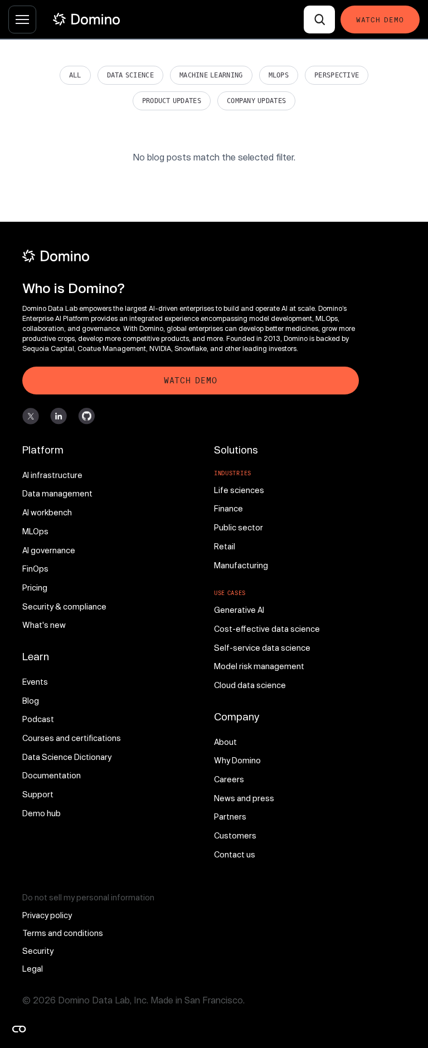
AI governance (48, 550)
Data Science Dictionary (66, 757)
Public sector (238, 527)
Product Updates (171, 101)
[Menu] (22, 19)
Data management (57, 493)
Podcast (38, 719)
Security (38, 951)
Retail (224, 546)
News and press (244, 798)
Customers (235, 835)
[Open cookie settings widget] (19, 1029)
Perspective (336, 75)
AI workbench (47, 512)
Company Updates (256, 101)
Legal (32, 968)
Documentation (51, 775)
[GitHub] (86, 416)
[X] (30, 416)
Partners (230, 816)
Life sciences (239, 490)
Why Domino (237, 760)
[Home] (86, 19)
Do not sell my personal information (88, 897)
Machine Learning (211, 75)
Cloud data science (250, 685)
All (75, 75)
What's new (44, 625)
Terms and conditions (62, 933)
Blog (30, 700)
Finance (228, 508)
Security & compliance (64, 606)
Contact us (234, 854)
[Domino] (190, 256)
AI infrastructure (52, 475)
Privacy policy (47, 915)
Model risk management (259, 666)
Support (38, 794)
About (225, 742)
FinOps (35, 568)
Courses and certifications (71, 738)
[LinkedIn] (58, 416)
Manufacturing (241, 565)
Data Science (130, 75)
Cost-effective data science (267, 628)
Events (35, 681)
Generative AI (239, 610)
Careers (229, 779)
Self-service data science (262, 647)
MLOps (279, 75)
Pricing (34, 587)
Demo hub (41, 813)
